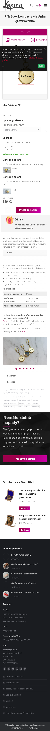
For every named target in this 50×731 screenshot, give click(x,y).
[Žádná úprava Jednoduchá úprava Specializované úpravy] (22, 130)
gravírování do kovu (10, 400)
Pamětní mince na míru (21, 555)
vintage (27, 407)
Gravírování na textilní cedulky (24, 573)
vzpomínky (35, 407)
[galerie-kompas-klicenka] (25, 351)
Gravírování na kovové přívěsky (24, 583)
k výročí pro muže (25, 400)
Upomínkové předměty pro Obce (20, 713)
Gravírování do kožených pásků (24, 564)
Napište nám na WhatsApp (14, 621)
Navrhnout (25, 508)
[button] (16, 368)
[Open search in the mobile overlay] (31, 5)
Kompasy (22, 389)
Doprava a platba (13, 695)
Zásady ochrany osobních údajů (19, 688)
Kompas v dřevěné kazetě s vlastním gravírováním (33, 517)
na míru (21, 403)
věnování (19, 407)
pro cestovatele (9, 407)
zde (23, 331)
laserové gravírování (10, 403)
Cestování (14, 389)
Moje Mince (11, 707)
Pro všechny (13, 392)
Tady (5, 321)
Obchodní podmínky (14, 676)
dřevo (25, 397)
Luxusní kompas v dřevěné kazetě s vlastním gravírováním (32, 494)
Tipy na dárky (24, 392)
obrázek (35, 403)
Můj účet (9, 701)
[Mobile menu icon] (45, 5)
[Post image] (6, 556)
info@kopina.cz (9, 630)
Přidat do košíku (28, 209)
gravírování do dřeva (36, 397)
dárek (19, 397)
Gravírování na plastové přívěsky (25, 592)
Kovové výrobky (33, 389)
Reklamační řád (12, 682)
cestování (12, 397)
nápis (28, 403)
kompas (35, 400)
